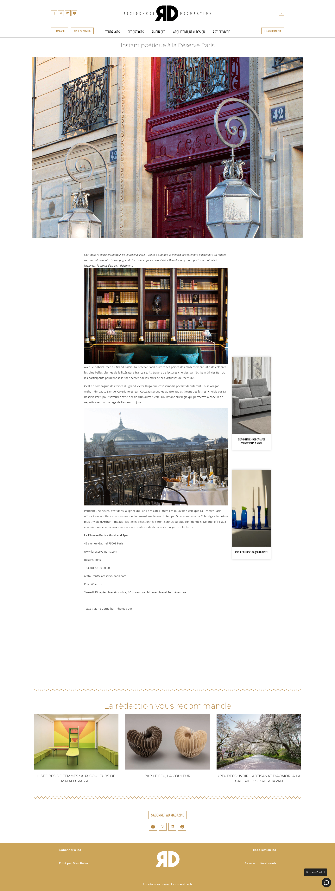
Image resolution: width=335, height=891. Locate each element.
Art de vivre (221, 31)
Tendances (112, 31)
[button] (281, 13)
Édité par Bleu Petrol (74, 863)
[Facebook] (153, 827)
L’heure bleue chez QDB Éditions (251, 552)
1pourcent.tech (181, 884)
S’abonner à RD (70, 850)
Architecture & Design (189, 31)
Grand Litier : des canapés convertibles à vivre (251, 441)
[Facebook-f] (54, 13)
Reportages (136, 31)
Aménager (158, 31)
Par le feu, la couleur (167, 776)
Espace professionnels (260, 863)
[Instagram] (61, 13)
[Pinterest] (74, 13)
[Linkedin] (68, 13)
